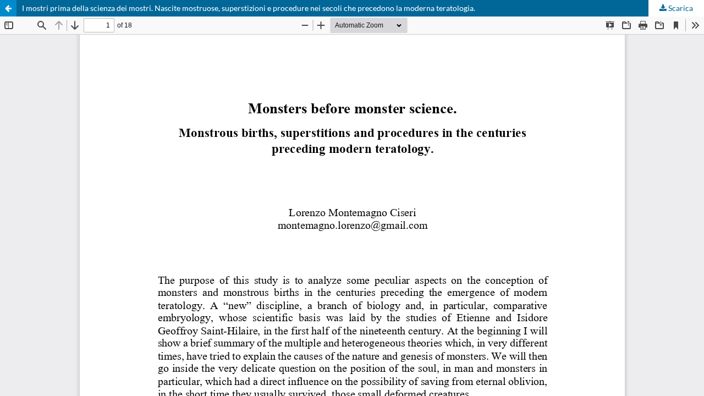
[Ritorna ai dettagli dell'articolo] (8, 8)
